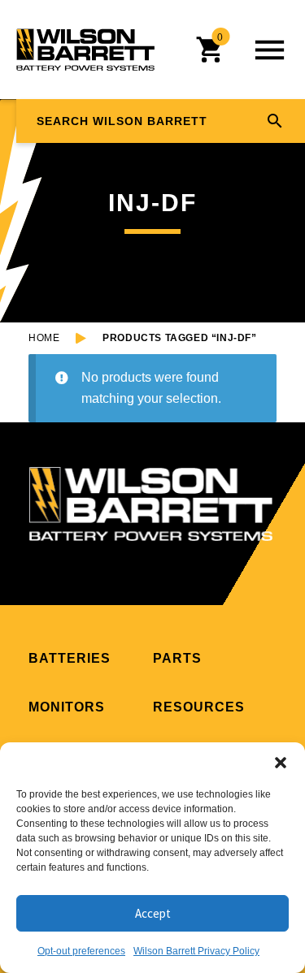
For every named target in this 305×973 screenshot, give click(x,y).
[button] (280, 763)
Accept (153, 913)
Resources (199, 707)
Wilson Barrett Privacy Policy (196, 951)
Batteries (69, 658)
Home (43, 338)
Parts (177, 658)
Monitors (66, 707)
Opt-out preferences (81, 951)
